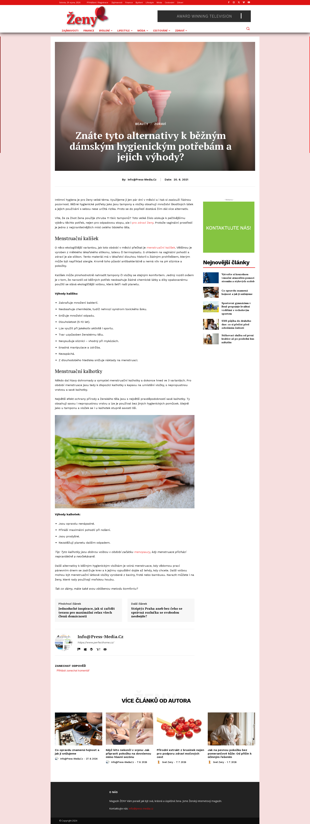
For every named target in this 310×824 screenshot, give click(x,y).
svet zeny (167, 762)
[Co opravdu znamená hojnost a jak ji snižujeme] (211, 292)
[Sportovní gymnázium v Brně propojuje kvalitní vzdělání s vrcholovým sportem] (211, 306)
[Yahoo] (98, 648)
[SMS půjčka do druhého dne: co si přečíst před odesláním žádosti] (211, 324)
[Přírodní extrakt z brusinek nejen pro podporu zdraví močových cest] (180, 729)
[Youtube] (249, 3)
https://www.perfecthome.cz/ (96, 642)
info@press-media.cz (142, 179)
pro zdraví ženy (142, 222)
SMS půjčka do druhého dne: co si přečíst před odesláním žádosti (236, 324)
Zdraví (160, 124)
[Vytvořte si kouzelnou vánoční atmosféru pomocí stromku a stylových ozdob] (211, 277)
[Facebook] (229, 3)
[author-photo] (57, 759)
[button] (248, 28)
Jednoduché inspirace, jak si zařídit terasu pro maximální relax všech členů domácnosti (86, 612)
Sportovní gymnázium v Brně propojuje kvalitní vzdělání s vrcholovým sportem (236, 308)
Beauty (141, 124)
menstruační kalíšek (161, 247)
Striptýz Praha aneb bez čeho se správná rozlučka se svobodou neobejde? (156, 612)
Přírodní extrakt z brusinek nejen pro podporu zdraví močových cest (180, 753)
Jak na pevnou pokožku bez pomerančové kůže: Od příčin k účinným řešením (230, 753)
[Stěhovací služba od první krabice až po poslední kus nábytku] (211, 338)
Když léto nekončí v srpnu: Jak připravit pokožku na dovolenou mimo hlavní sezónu (128, 753)
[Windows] (85, 648)
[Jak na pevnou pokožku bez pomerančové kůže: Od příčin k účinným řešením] (231, 729)
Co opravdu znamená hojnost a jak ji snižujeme (237, 292)
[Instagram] (234, 3)
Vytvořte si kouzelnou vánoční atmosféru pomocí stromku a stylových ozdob (238, 278)
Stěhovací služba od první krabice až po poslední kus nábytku (238, 339)
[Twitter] (239, 3)
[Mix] (79, 648)
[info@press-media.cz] (63, 642)
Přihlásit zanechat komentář (73, 670)
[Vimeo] (244, 3)
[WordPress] (91, 648)
